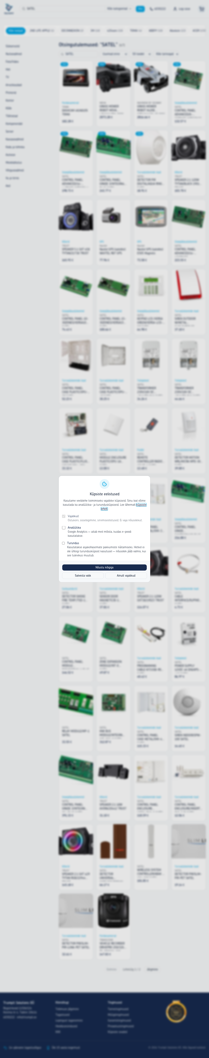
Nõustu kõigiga (104, 567)
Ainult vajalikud (126, 575)
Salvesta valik (83, 575)
